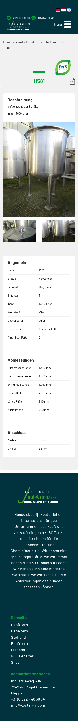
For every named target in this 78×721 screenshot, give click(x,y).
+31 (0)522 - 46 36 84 (46, 17)
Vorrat (19, 42)
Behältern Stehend (55, 42)
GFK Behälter (22, 656)
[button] (63, 24)
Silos (15, 662)
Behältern (32, 42)
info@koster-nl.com (21, 17)
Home (7, 42)
